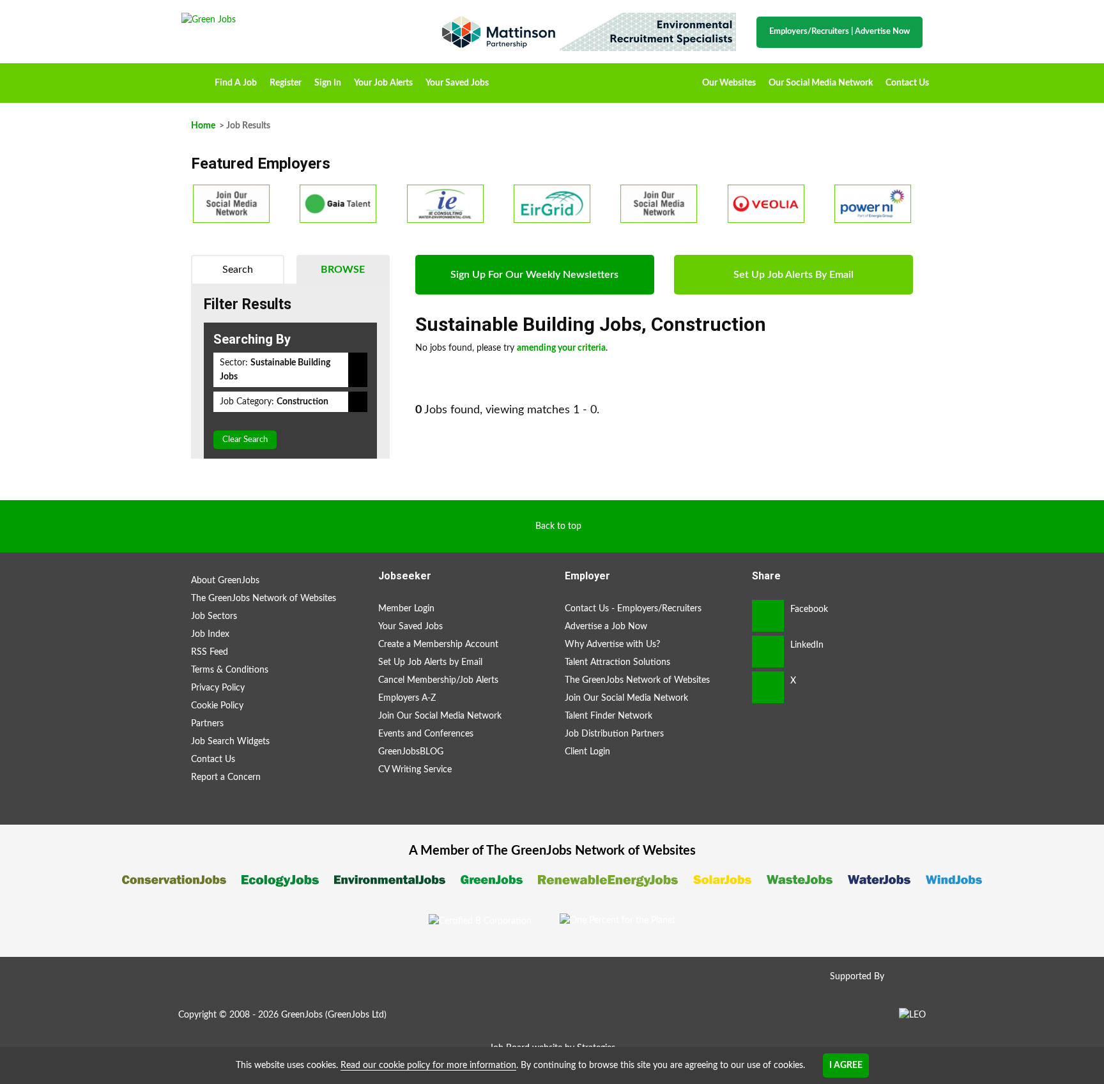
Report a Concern (226, 777)
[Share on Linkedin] (768, 652)
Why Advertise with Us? (612, 644)
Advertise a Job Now (606, 626)
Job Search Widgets (230, 741)
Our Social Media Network (821, 83)
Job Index (210, 634)
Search (237, 269)
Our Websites (729, 83)
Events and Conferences (425, 733)
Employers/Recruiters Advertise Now (839, 31)
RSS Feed (209, 652)
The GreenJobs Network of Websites (263, 598)
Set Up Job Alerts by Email (430, 662)
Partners (207, 723)
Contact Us (907, 83)
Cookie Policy (217, 705)
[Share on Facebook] (768, 616)
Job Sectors (214, 616)
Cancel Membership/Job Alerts (438, 680)
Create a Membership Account (438, 644)
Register (286, 83)
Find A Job (236, 83)
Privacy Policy (218, 687)
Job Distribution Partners (614, 733)
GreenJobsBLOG (410, 751)
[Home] (296, 20)
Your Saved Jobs (457, 83)
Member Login (406, 608)
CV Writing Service (415, 769)
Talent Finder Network (608, 716)
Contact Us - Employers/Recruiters (633, 608)
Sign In (327, 83)
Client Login (587, 751)
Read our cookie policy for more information (428, 1065)
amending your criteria (561, 348)
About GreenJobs (225, 580)
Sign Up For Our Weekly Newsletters (534, 275)
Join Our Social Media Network (440, 716)
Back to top (558, 526)
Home (195, 78)
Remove (357, 370)
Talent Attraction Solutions (617, 662)
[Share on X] (768, 687)
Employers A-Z (407, 698)
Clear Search (245, 440)
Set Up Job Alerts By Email (793, 275)
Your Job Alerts (383, 83)
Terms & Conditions (229, 670)
